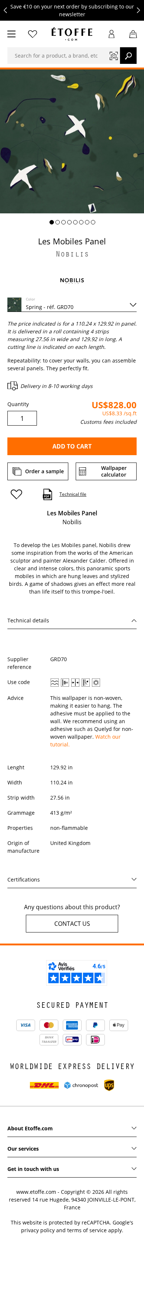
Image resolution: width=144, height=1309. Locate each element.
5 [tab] (75, 222)
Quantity (18, 404)
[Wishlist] (33, 34)
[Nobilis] (72, 280)
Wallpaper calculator (114, 471)
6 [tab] (81, 222)
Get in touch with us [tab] (33, 1168)
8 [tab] (93, 222)
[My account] (112, 34)
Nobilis (72, 255)
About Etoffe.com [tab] (30, 1128)
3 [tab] (63, 222)
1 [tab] (51, 222)
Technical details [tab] (28, 620)
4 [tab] (69, 222)
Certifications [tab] (23, 879)
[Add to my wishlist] (19, 494)
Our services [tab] (23, 1148)
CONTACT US (72, 924)
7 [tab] (87, 222)
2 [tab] (57, 222)
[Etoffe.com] (72, 34)
